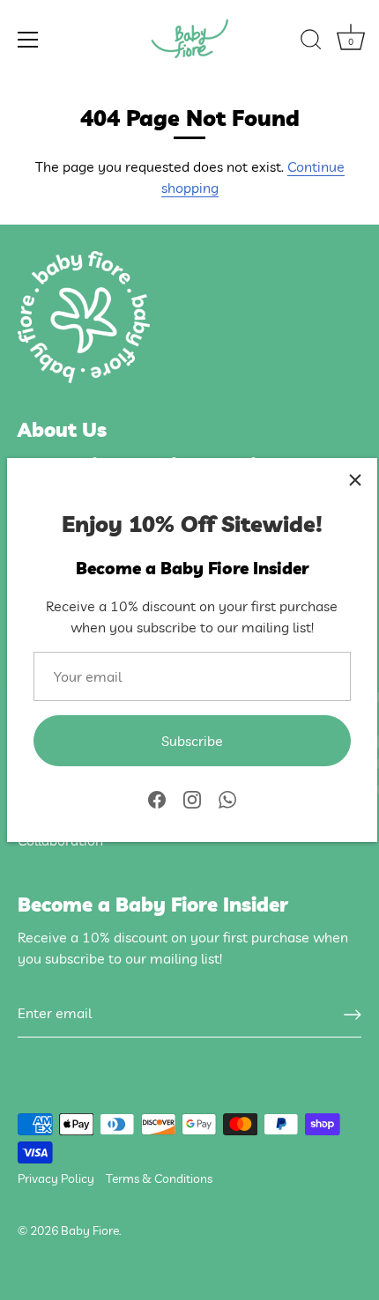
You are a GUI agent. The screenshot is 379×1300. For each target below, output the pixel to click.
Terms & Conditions (159, 1178)
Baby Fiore (90, 1229)
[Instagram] (192, 798)
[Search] (311, 42)
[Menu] (28, 39)
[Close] (355, 480)
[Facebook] (157, 798)
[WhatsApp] (227, 798)
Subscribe (192, 741)
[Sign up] (352, 1013)
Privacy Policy (56, 1178)
